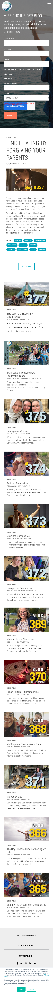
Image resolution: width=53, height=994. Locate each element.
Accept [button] (21, 989)
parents (11, 249)
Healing (18, 240)
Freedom (28, 240)
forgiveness (40, 240)
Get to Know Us (25, 935)
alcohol (23, 245)
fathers (33, 245)
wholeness (12, 245)
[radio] (26, 74)
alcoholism (22, 249)
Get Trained (25, 956)
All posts (26, 266)
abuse (33, 249)
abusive (42, 249)
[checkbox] (26, 76)
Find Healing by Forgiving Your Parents (26, 150)
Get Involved (25, 946)
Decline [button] (31, 989)
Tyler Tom (11, 164)
